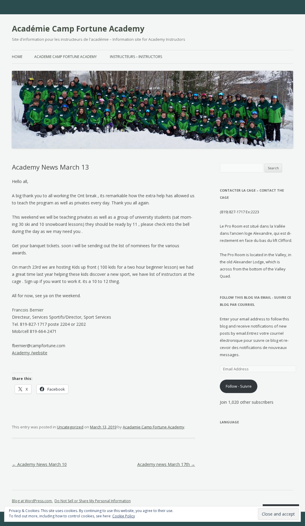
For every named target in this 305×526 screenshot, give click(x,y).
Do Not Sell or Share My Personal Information (93, 500)
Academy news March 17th (166, 464)
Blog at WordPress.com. (32, 500)
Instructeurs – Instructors (136, 56)
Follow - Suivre (239, 386)
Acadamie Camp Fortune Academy (153, 427)
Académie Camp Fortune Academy (78, 28)
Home (17, 56)
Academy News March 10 (39, 464)
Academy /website (29, 353)
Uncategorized (70, 427)
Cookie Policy (123, 516)
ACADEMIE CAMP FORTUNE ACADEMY (65, 56)
